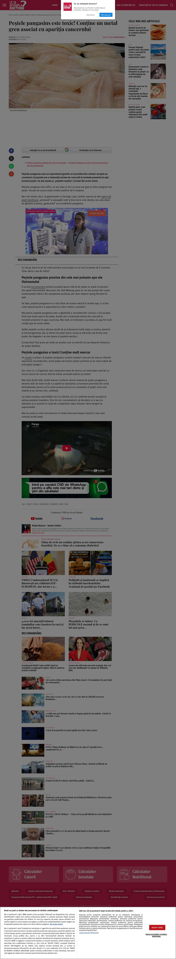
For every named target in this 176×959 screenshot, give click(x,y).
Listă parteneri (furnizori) (88, 933)
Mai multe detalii (56, 924)
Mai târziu (91, 14)
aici (34, 943)
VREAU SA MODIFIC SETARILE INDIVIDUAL (156, 935)
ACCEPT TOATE (157, 928)
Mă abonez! (106, 14)
